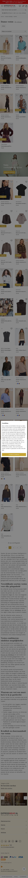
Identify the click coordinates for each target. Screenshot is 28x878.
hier (18, 440)
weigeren (4, 445)
